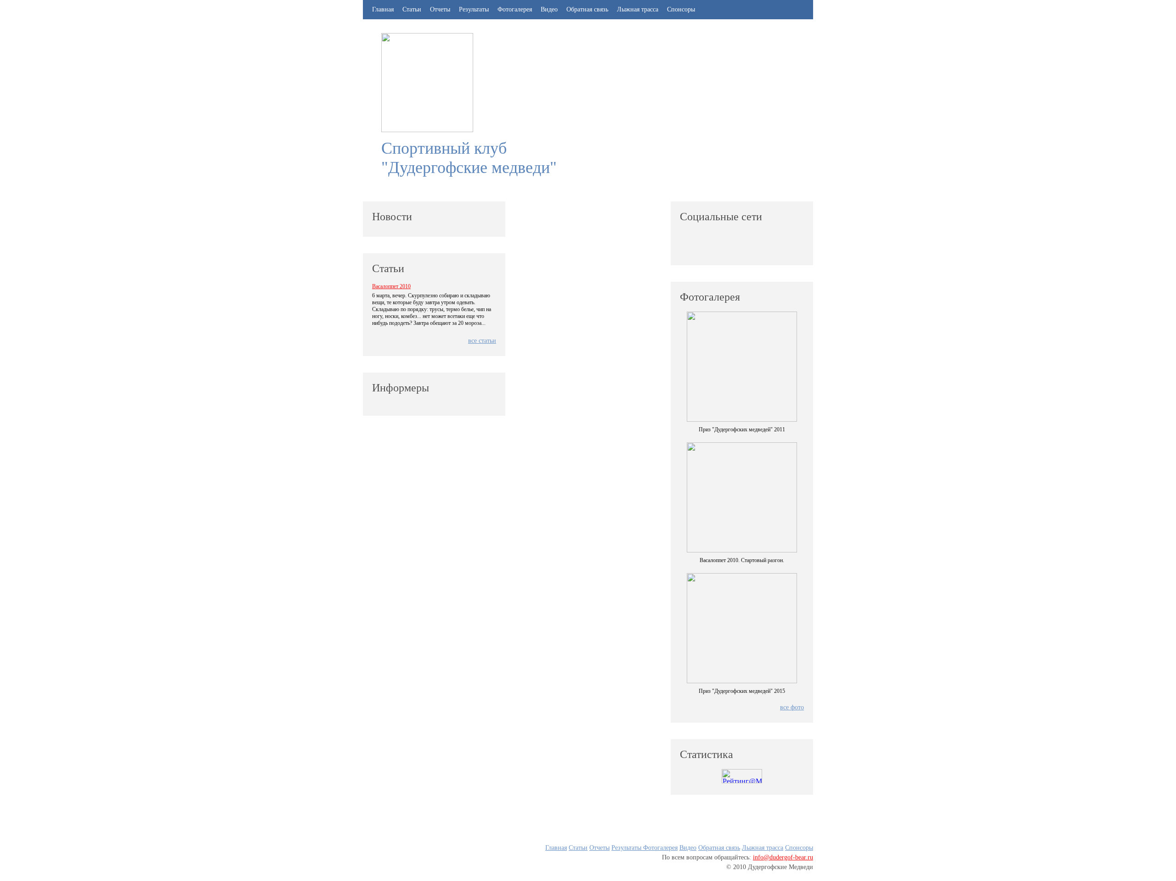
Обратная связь (587, 9)
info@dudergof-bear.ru (783, 857)
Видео (549, 9)
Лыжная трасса (637, 9)
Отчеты (440, 9)
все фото (792, 707)
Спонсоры (681, 9)
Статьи (411, 9)
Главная (383, 9)
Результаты (475, 9)
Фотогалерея (515, 9)
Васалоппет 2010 (391, 286)
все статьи (482, 340)
